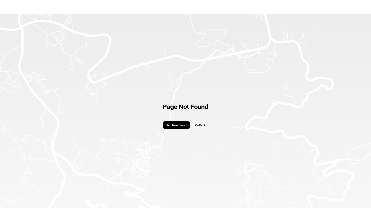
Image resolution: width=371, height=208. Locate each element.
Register (362, 6)
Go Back (200, 125)
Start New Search (176, 125)
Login (351, 6)
